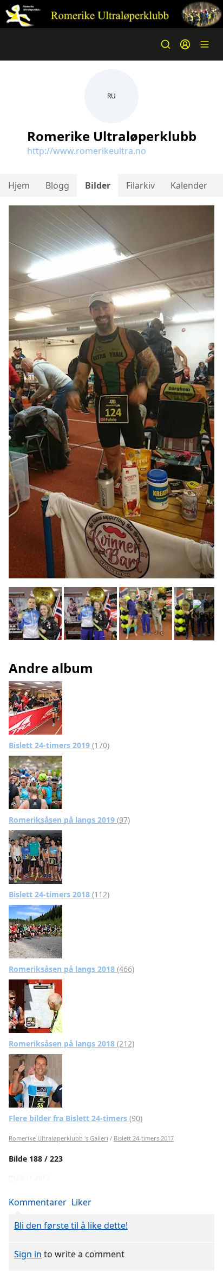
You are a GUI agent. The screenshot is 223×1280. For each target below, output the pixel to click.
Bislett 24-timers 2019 (59, 745)
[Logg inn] (185, 44)
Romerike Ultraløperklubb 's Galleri (58, 1138)
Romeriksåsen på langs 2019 (69, 820)
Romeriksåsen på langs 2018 (71, 969)
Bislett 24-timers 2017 (144, 1138)
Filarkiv (140, 185)
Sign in (28, 1254)
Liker (81, 1202)
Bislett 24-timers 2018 (59, 894)
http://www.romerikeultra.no (86, 151)
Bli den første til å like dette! (71, 1225)
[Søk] (165, 44)
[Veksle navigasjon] (204, 44)
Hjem (19, 185)
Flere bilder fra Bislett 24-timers (75, 1118)
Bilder (97, 185)
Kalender (188, 185)
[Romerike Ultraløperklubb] (111, 14)
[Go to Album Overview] (35, 706)
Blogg (57, 185)
